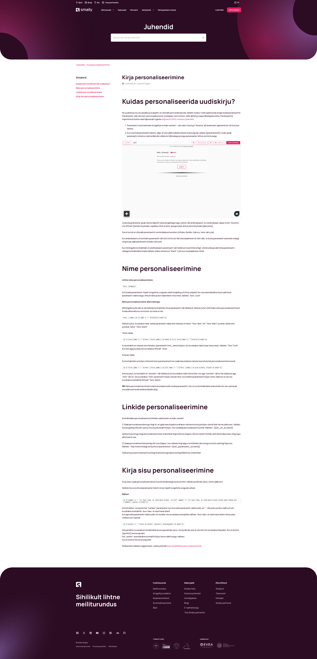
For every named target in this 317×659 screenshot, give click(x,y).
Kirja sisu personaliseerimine (90, 96)
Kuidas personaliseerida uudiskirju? (93, 83)
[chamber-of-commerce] (226, 645)
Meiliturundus (159, 588)
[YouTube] (97, 633)
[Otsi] (203, 37)
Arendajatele (190, 598)
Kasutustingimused (83, 646)
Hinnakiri (220, 598)
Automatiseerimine (162, 603)
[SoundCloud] (117, 633)
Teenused (220, 593)
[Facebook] (77, 633)
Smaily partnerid (223, 603)
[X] (84, 633)
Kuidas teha (189, 588)
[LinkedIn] (91, 633)
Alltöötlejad (112, 646)
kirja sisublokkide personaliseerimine (184, 546)
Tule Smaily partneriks (194, 612)
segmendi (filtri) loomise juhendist (177, 119)
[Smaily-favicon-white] (111, 584)
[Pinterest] (110, 633)
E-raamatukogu (191, 607)
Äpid (155, 607)
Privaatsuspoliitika (99, 646)
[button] (238, 2)
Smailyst (220, 588)
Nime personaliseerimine (88, 88)
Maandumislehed (161, 598)
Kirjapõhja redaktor (162, 593)
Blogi (186, 603)
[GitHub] (124, 633)
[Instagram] (104, 633)
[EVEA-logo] (206, 645)
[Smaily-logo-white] (84, 13)
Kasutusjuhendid (192, 593)
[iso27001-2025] (166, 646)
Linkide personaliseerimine (89, 92)
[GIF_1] (181, 179)
